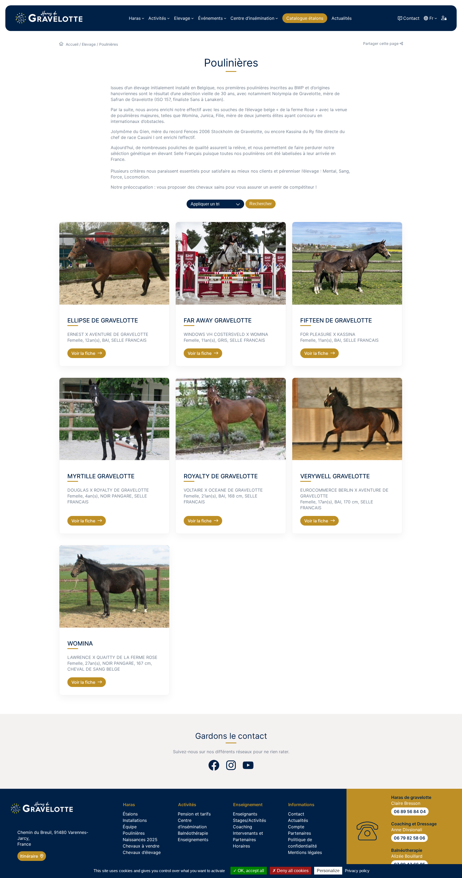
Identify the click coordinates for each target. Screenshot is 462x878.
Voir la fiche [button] (83, 353)
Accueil (72, 44)
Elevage (89, 44)
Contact (411, 18)
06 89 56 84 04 (410, 811)
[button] (114, 263)
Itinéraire (30, 856)
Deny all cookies (292, 870)
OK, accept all (250, 870)
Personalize (328, 870)
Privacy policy (357, 870)
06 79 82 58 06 (409, 838)
